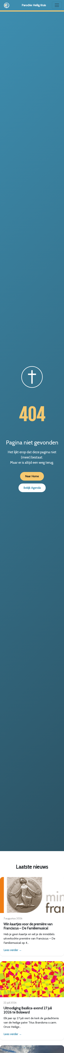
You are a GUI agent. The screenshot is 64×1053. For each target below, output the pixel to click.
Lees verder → (13, 950)
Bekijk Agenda (32, 487)
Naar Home (32, 476)
